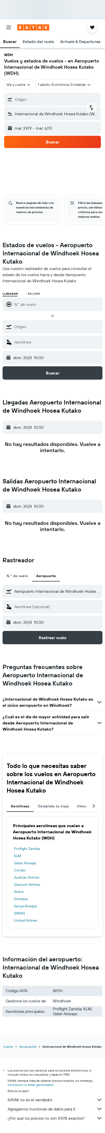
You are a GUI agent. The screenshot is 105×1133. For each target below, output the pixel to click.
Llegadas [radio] (10, 293)
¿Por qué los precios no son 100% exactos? (46, 1118)
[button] (8, 27)
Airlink (19, 891)
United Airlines (25, 920)
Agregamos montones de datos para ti (41, 1108)
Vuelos (8, 1046)
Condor (20, 870)
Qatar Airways (25, 863)
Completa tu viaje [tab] (53, 806)
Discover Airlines (27, 884)
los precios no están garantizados (31, 1085)
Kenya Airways (25, 906)
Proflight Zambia (27, 848)
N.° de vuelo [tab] (17, 576)
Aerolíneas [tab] (20, 806)
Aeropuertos (27, 1046)
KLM (17, 856)
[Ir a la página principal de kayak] (33, 27)
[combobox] (57, 326)
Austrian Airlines (26, 877)
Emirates (21, 899)
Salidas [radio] (34, 293)
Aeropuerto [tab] (46, 576)
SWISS (19, 913)
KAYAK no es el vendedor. (30, 1099)
